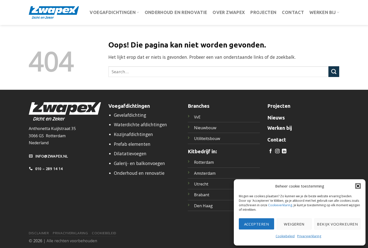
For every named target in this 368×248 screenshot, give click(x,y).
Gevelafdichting (130, 115)
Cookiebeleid (285, 236)
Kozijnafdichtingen (133, 134)
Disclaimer (39, 233)
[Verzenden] (333, 71)
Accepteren (256, 224)
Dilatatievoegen (130, 153)
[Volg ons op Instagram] (277, 151)
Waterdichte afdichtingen (140, 125)
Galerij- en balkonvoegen (139, 163)
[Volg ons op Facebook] (270, 151)
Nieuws (276, 117)
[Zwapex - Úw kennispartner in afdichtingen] (54, 12)
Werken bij (322, 12)
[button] (357, 186)
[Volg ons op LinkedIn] (284, 151)
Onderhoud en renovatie (176, 12)
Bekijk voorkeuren (337, 224)
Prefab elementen (132, 144)
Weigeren (294, 224)
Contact (293, 12)
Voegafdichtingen (113, 12)
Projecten (263, 12)
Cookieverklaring (280, 205)
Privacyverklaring (309, 236)
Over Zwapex (229, 12)
